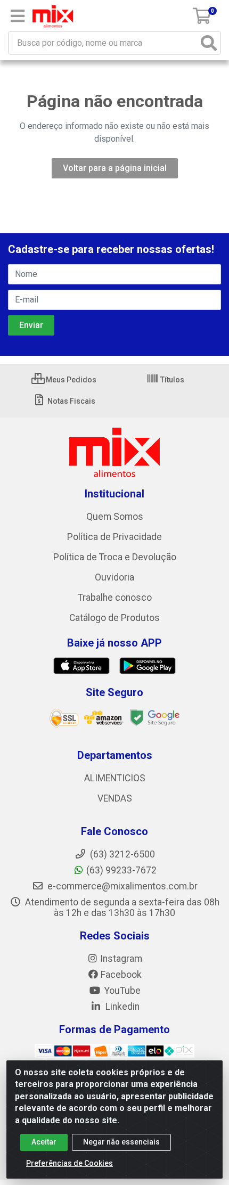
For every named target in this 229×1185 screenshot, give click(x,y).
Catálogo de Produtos (114, 617)
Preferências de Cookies (69, 1163)
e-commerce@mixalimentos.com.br (121, 886)
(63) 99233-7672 (121, 870)
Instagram (121, 958)
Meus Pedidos (70, 379)
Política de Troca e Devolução (114, 557)
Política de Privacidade (114, 537)
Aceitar (43, 1142)
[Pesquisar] (209, 43)
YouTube (121, 990)
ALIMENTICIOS (114, 778)
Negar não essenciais (121, 1142)
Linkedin (121, 1006)
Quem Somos (114, 516)
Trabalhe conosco (115, 597)
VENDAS (114, 798)
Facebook (121, 974)
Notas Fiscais (70, 401)
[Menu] (17, 16)
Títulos (171, 379)
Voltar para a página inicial (115, 168)
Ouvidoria (114, 577)
